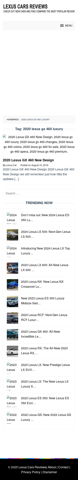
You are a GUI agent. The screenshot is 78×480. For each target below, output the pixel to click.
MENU (68, 25)
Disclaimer (50, 472)
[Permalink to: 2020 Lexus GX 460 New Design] (39, 146)
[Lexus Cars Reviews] (39, 8)
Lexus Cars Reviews (32, 467)
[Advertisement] (39, 75)
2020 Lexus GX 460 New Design (28, 160)
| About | (51, 467)
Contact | (64, 467)
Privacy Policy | (31, 472)
